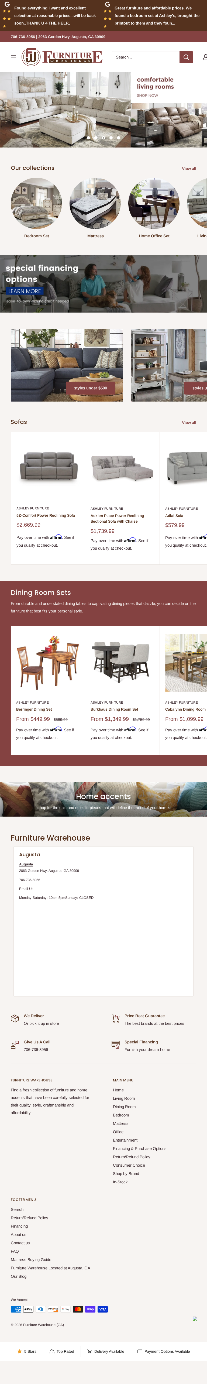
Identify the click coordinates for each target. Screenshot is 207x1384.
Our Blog (18, 1276)
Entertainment (125, 1140)
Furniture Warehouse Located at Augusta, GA (50, 1268)
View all (189, 168)
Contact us (20, 1243)
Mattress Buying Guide (31, 1259)
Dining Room (124, 1106)
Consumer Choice (129, 1165)
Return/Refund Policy (131, 1157)
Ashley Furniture (32, 508)
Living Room (124, 1098)
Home (118, 1090)
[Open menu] (13, 57)
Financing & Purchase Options (140, 1148)
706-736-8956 (29, 880)
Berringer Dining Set (34, 709)
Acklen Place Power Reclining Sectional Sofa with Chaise (117, 518)
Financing (19, 1226)
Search (17, 1209)
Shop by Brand (126, 1173)
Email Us (26, 889)
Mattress (121, 1123)
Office (118, 1131)
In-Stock (120, 1182)
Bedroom (121, 1115)
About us (18, 1234)
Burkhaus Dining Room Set (114, 709)
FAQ (15, 1251)
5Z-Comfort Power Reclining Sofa (45, 515)
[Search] (186, 57)
